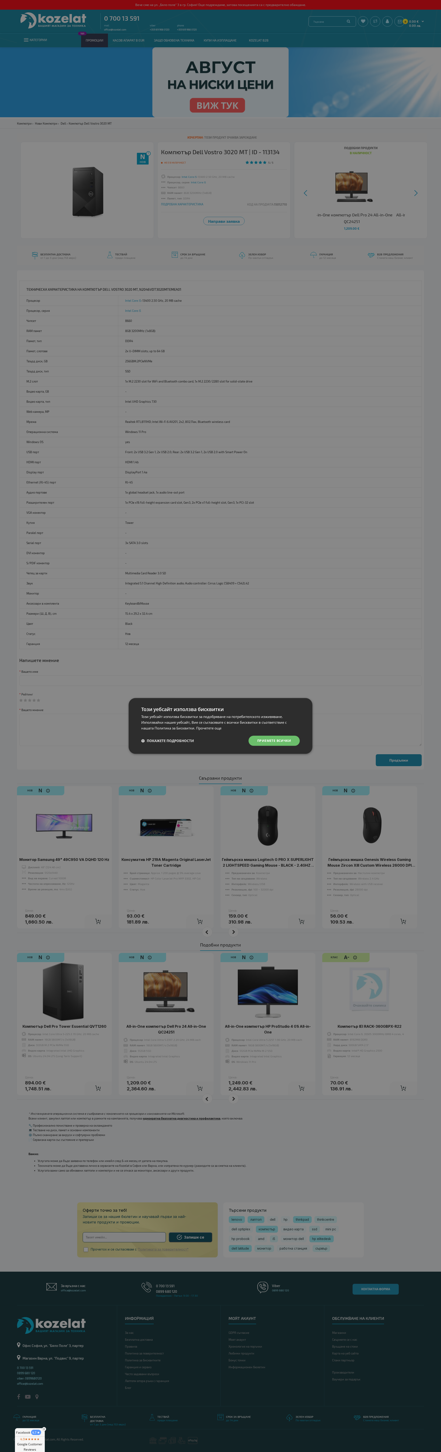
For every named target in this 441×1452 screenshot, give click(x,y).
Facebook (28, 1432)
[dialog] (220, 726)
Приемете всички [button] (274, 740)
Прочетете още (208, 728)
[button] (167, 741)
